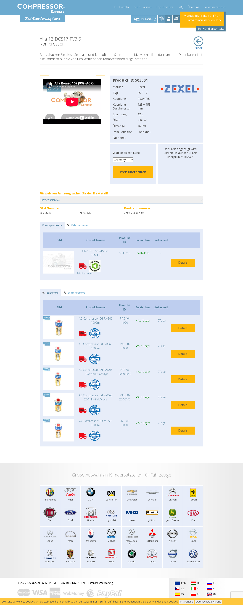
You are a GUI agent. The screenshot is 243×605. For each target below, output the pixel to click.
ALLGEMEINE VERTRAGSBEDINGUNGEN (61, 583)
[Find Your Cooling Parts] (41, 8)
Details (182, 262)
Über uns (193, 7)
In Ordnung (186, 601)
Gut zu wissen (143, 7)
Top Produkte (164, 7)
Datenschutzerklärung (100, 583)
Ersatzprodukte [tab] (52, 225)
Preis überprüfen (133, 172)
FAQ (180, 7)
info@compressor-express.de (205, 20)
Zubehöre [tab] (52, 292)
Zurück (198, 48)
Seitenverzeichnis (215, 7)
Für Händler (121, 7)
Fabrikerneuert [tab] (80, 225)
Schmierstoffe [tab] (76, 292)
